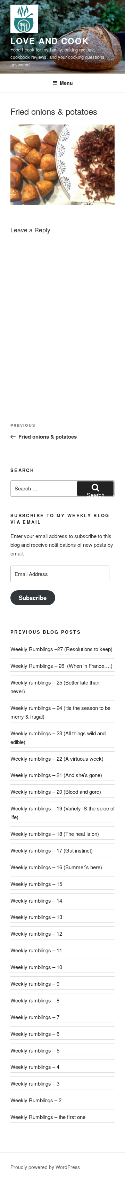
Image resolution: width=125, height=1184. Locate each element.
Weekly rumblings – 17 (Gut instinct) (51, 850)
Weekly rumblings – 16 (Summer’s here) (56, 867)
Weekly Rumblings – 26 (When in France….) (61, 665)
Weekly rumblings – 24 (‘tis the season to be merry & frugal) (60, 712)
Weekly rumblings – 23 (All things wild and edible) (58, 737)
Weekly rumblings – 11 (36, 950)
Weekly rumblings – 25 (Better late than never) (54, 687)
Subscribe (33, 597)
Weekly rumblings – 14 (36, 900)
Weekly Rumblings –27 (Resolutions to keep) (61, 649)
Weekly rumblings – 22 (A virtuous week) (56, 758)
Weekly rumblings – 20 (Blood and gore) (55, 791)
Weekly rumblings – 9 (34, 983)
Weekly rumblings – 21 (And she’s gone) (56, 774)
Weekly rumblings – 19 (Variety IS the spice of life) (62, 813)
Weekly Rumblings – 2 (35, 1100)
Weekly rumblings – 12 (36, 933)
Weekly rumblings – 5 (34, 1050)
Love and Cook (49, 41)
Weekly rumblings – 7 (34, 1017)
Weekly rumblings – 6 (34, 1033)
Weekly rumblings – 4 (34, 1066)
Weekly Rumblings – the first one (47, 1116)
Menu (66, 82)
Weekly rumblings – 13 (36, 916)
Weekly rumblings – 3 (34, 1083)
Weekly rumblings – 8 (34, 1000)
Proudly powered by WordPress (45, 1166)
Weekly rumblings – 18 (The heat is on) (54, 833)
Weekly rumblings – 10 (36, 966)
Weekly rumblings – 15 (36, 883)
